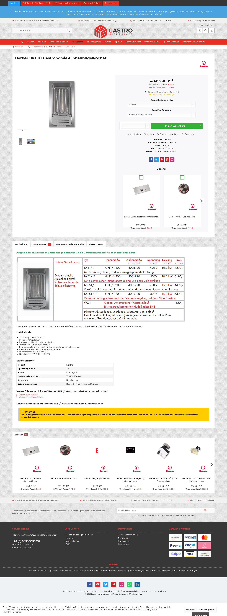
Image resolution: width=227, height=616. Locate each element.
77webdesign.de (135, 594)
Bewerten (189, 134)
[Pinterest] (162, 159)
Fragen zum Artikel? (169, 134)
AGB (68, 544)
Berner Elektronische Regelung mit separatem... (130, 479)
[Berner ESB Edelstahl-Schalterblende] (141, 188)
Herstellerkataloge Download (79, 535)
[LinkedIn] (137, 584)
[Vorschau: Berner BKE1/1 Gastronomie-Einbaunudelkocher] (20, 141)
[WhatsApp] (129, 584)
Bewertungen (41, 244)
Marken (14, 3)
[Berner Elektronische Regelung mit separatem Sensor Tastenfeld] (130, 450)
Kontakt (69, 538)
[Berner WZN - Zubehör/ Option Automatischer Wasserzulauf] (196, 450)
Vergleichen (135, 134)
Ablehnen (190, 609)
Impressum (123, 544)
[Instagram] (172, 159)
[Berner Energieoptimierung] (97, 450)
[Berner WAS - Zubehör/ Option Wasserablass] (163, 450)
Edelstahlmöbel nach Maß (37, 3)
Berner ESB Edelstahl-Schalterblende (141, 217)
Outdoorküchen (91, 3)
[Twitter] (156, 159)
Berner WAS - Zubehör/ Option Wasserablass (163, 479)
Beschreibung (21, 244)
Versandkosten (72, 541)
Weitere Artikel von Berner (30, 397)
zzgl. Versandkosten (166, 88)
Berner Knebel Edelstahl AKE (182, 217)
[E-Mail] (167, 159)
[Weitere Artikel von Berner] (204, 64)
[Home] (22, 42)
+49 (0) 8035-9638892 (26, 541)
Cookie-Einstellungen (128, 535)
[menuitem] (207, 25)
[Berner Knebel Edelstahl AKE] (182, 188)
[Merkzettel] (205, 30)
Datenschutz (124, 541)
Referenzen (111, 3)
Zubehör (20, 435)
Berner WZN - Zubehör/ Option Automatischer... (196, 479)
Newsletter (123, 538)
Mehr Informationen (12, 612)
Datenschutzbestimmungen (152, 515)
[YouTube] (97, 584)
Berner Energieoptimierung (97, 478)
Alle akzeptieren (207, 609)
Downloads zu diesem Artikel (70, 244)
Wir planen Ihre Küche (67, 3)
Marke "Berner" (96, 244)
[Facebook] (151, 159)
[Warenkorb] (212, 30)
